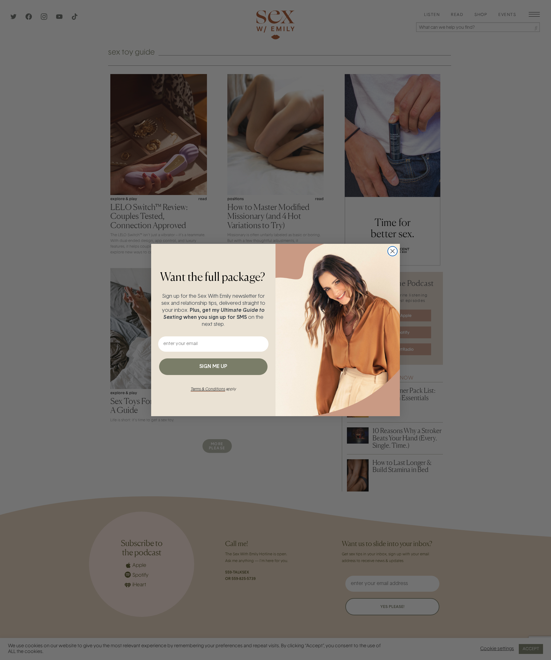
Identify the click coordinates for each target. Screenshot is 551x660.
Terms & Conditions (208, 389)
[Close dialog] (392, 251)
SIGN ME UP (213, 366)
